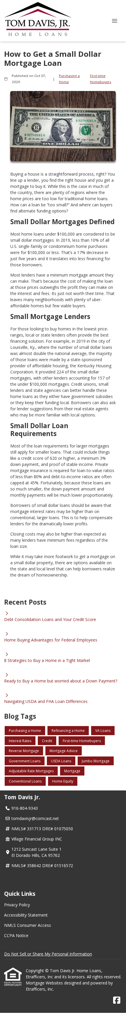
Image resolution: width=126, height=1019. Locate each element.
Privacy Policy (17, 905)
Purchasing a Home (69, 78)
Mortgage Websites (45, 983)
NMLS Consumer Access (27, 925)
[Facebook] (117, 1000)
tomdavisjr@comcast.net (35, 818)
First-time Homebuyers (100, 78)
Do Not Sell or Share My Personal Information (48, 954)
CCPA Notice (16, 935)
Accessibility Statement (26, 915)
